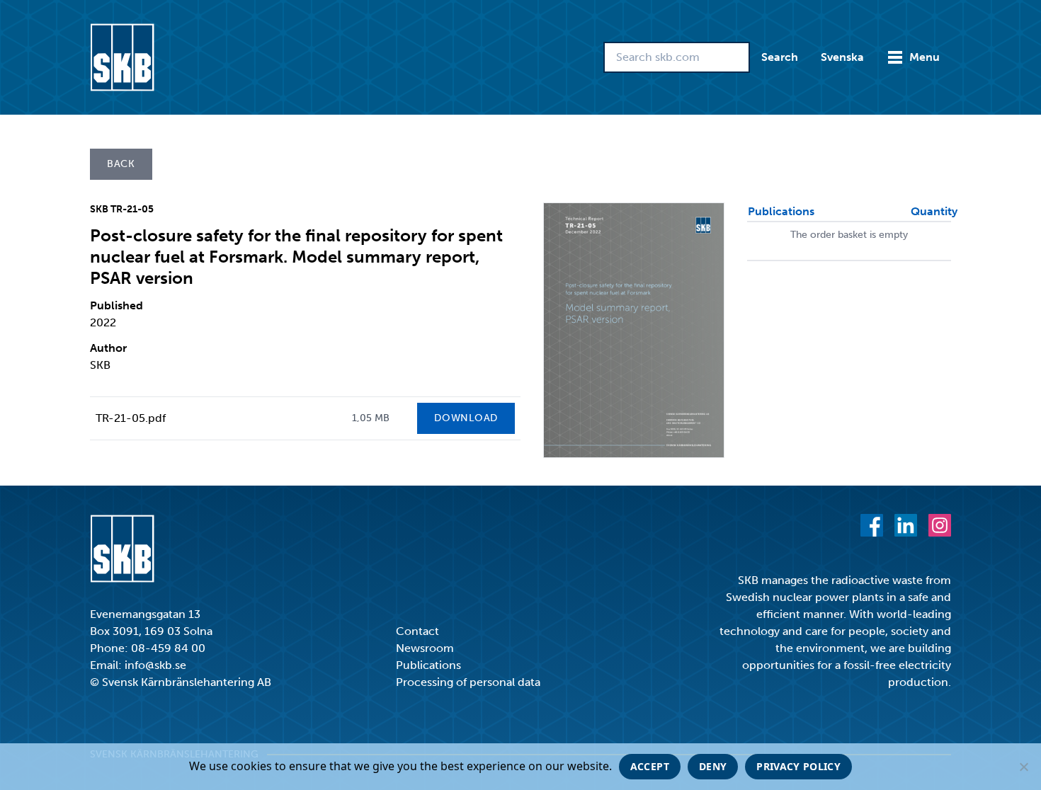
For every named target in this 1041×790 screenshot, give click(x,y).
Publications (428, 665)
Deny (713, 766)
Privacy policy (798, 766)
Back (121, 164)
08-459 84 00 (168, 648)
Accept (649, 766)
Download (466, 418)
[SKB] (122, 548)
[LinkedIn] (905, 525)
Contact (417, 631)
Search (779, 57)
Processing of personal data (468, 682)
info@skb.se (155, 665)
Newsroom (425, 648)
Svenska (842, 57)
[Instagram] (939, 525)
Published (116, 305)
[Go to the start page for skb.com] (122, 57)
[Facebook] (871, 525)
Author (108, 348)
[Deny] (1023, 767)
